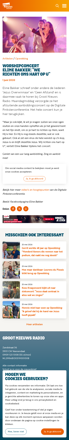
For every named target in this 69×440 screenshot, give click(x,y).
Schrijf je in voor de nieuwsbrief (19, 369)
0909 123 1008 (11, 354)
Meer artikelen (34, 324)
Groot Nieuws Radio (8, 6)
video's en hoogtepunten (35, 189)
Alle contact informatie (15, 365)
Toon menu (64, 5)
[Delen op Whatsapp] (25, 208)
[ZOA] (34, 219)
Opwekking (21, 58)
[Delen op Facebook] (13, 208)
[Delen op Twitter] (19, 208)
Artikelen (8, 58)
